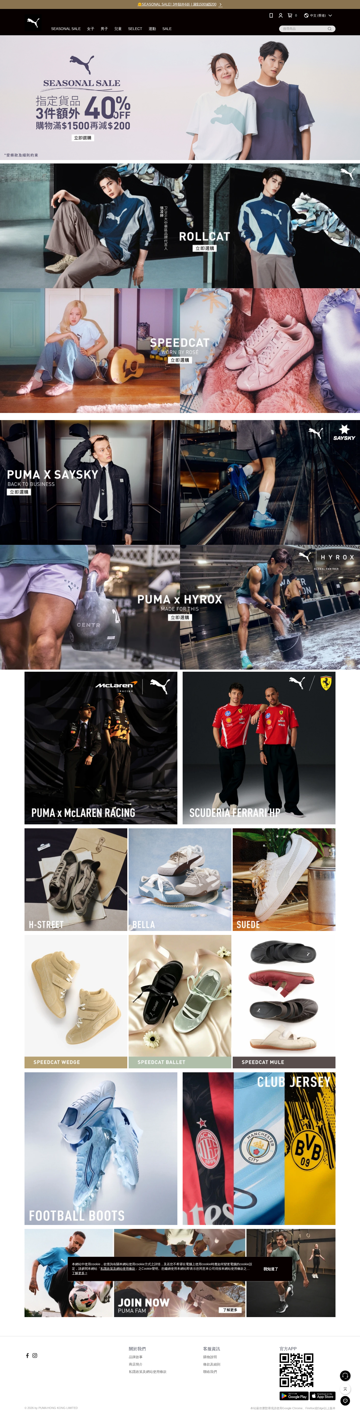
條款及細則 (211, 1364)
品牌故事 (136, 1357)
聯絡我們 (210, 1372)
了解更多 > (79, 1273)
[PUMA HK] (33, 22)
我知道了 (271, 1269)
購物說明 (210, 1357)
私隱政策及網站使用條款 (148, 1372)
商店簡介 (136, 1364)
